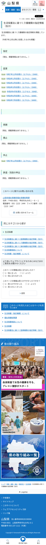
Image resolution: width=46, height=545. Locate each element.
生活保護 (9, 232)
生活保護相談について (13, 250)
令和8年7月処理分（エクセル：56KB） (22, 100)
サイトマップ (8, 501)
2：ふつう (26, 273)
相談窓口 (21, 484)
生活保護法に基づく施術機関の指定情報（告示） (24, 246)
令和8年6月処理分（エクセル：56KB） (22, 95)
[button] (35, 3)
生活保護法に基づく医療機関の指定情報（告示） (24, 239)
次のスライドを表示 (43, 9)
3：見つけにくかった (13, 286)
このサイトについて (11, 505)
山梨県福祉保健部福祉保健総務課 (16, 197)
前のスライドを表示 (2, 9)
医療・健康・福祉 (12, 484)
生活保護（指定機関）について (16, 253)
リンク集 (6, 513)
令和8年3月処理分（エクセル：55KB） (22, 87)
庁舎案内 (6, 497)
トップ (3, 484)
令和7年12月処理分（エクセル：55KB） (22, 74)
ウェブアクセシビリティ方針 (14, 509)
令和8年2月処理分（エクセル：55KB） (22, 82)
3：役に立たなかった (13, 275)
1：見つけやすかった (13, 284)
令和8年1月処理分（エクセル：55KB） (22, 78)
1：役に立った (11, 273)
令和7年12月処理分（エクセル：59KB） (22, 160)
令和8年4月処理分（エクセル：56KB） (22, 91)
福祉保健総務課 (10, 317)
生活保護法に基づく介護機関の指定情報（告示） (24, 242)
